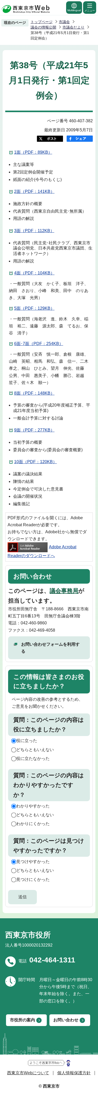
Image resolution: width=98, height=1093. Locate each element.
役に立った (26, 740)
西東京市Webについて (28, 1073)
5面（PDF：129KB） (34, 308)
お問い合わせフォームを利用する (50, 647)
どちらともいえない (35, 749)
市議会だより (73, 27)
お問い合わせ (65, 1020)
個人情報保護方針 (74, 1073)
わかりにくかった (33, 823)
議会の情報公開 (43, 27)
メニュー (89, 10)
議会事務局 (64, 591)
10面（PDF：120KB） (35, 462)
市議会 (64, 22)
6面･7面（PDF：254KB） (38, 343)
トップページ (42, 22)
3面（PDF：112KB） (34, 230)
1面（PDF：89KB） (33, 152)
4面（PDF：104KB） (34, 273)
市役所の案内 (22, 1020)
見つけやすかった (33, 861)
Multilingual (74, 10)
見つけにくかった (33, 879)
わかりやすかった (33, 806)
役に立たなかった (33, 758)
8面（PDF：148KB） (34, 393)
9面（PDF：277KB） (34, 430)
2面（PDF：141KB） (34, 191)
